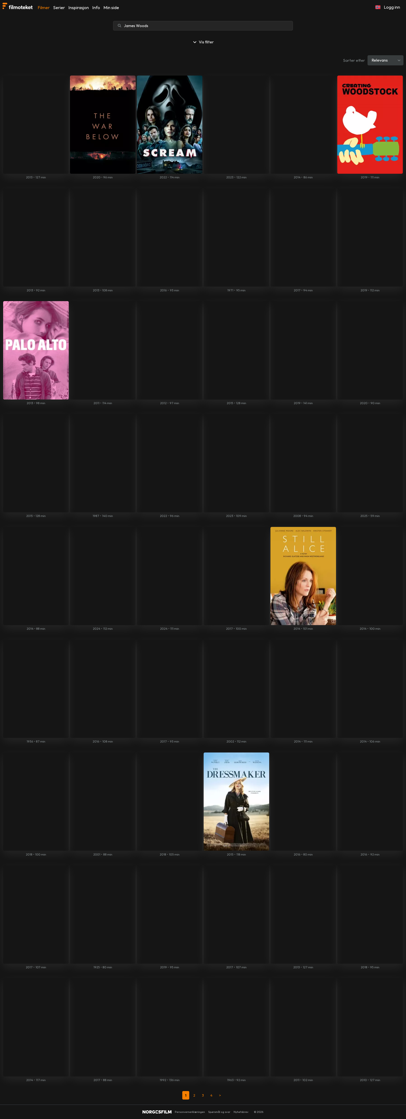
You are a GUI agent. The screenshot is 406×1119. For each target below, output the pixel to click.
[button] (377, 7)
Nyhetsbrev (241, 1111)
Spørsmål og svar (219, 1111)
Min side (111, 7)
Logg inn (392, 7)
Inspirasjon (78, 7)
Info (96, 7)
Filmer (44, 7)
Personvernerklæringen (190, 1111)
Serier (59, 7)
